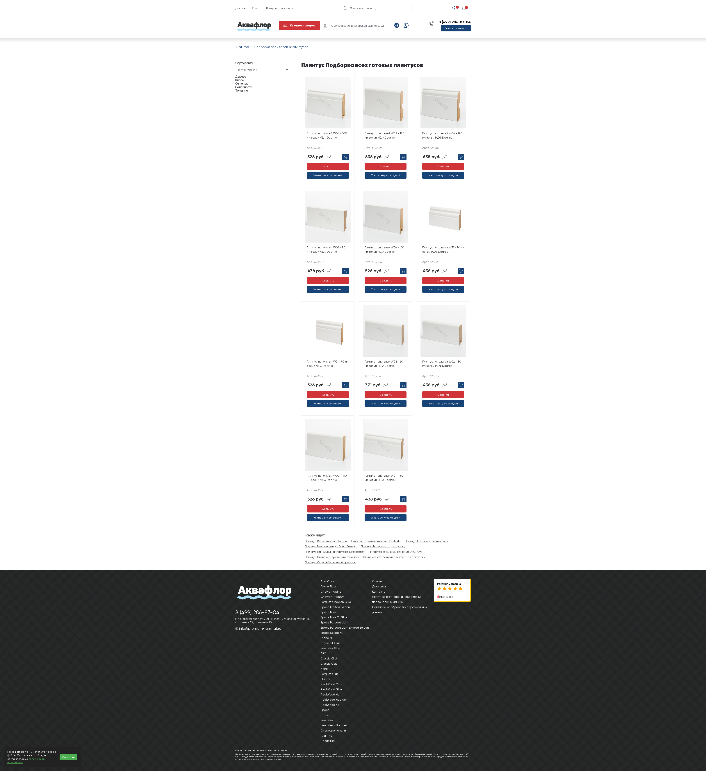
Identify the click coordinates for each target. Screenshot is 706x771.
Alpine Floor (328, 586)
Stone (325, 715)
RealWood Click (331, 684)
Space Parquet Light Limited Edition (345, 627)
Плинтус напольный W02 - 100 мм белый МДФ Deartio (327, 478)
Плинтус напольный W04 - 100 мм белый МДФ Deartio (327, 135)
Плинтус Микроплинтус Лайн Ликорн (330, 546)
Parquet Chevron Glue (336, 602)
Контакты (287, 8)
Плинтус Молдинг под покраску (383, 546)
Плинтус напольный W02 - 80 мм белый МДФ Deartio (441, 363)
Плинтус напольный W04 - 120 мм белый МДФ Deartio (442, 135)
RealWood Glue (331, 689)
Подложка (328, 741)
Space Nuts (328, 612)
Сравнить (328, 166)
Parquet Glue (330, 674)
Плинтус (326, 735)
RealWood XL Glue (333, 699)
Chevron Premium (332, 596)
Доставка (241, 8)
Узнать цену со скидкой (327, 175)
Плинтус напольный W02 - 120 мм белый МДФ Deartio (384, 135)
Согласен (68, 757)
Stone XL (327, 638)
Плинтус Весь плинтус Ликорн (326, 541)
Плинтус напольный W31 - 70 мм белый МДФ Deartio (443, 249)
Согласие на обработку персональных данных (399, 609)
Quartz (325, 679)
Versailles (327, 720)
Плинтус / (244, 47)
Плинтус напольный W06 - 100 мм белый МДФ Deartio (384, 249)
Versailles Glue (330, 648)
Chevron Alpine (331, 591)
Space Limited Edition (335, 607)
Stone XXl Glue (331, 643)
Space (325, 710)
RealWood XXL (330, 705)
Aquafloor (327, 581)
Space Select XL (332, 632)
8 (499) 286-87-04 (455, 22)
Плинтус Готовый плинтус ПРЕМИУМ (375, 541)
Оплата (257, 8)
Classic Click (329, 658)
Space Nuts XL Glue (334, 617)
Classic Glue (329, 663)
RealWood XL (330, 694)
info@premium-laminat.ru (260, 628)
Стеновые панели (333, 730)
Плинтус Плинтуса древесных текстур (332, 557)
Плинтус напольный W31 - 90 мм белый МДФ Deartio (327, 363)
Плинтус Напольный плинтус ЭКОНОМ (395, 551)
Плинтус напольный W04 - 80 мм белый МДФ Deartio (384, 478)
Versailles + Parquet (334, 725)
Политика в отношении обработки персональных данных (396, 599)
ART (323, 653)
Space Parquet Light (334, 622)
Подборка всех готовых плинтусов (281, 47)
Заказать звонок (456, 28)
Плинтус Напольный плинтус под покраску (335, 551)
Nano (324, 668)
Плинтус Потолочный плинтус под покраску (394, 557)
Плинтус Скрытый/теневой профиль (330, 562)
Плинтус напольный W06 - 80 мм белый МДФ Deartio (326, 249)
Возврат (271, 8)
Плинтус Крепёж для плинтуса (426, 541)
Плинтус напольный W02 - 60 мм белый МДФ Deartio (384, 363)
